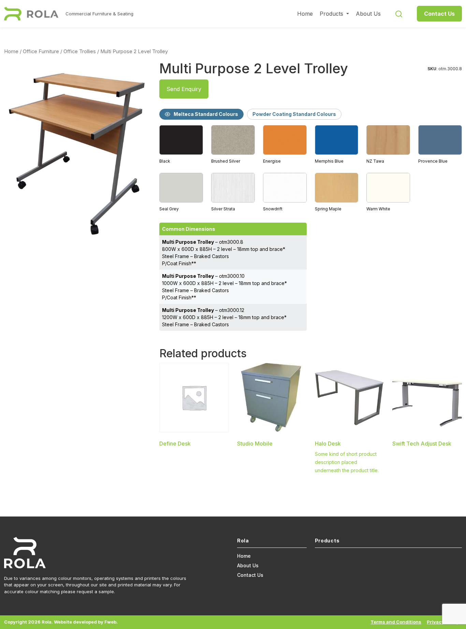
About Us (368, 13)
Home (305, 13)
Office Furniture (41, 51)
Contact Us (439, 13)
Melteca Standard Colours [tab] (206, 114)
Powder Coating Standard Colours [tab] (294, 114)
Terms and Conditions (395, 622)
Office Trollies (79, 51)
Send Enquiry (183, 89)
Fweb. (111, 622)
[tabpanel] (310, 168)
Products (332, 13)
